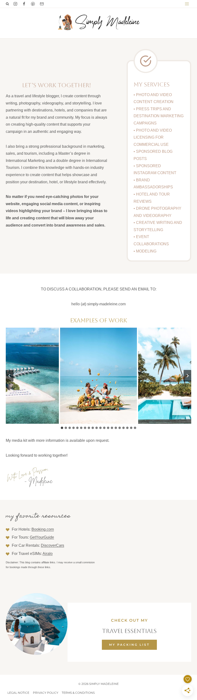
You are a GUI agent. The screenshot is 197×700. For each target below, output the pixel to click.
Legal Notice (18, 692)
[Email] (42, 4)
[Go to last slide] (9, 375)
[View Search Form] (7, 4)
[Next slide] (187, 375)
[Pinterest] (33, 4)
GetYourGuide (42, 537)
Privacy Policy (45, 692)
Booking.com (42, 529)
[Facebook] (24, 4)
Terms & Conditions (78, 692)
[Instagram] (15, 4)
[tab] (62, 428)
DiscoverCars (52, 545)
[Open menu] (186, 3)
